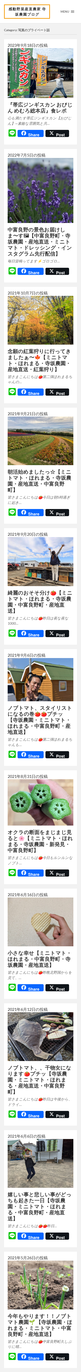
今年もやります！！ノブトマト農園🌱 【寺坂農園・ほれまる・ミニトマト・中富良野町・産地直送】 (40, 1325)
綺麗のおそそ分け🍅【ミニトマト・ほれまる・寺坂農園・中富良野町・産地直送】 (40, 602)
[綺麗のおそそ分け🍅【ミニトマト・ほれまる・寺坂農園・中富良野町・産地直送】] (40, 561)
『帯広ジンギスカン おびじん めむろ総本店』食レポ (40, 108)
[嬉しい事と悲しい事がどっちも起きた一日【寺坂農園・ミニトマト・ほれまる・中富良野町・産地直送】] (40, 1163)
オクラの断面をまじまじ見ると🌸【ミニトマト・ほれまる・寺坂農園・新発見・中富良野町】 (40, 841)
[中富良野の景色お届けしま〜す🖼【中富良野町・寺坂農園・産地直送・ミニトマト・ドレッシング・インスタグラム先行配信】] (40, 190)
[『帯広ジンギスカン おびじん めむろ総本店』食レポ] (40, 73)
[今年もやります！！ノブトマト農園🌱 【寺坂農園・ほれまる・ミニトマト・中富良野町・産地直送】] (40, 1285)
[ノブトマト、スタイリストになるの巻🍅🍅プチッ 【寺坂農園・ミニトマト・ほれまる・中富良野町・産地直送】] (40, 679)
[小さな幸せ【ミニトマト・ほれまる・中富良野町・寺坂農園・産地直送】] (40, 922)
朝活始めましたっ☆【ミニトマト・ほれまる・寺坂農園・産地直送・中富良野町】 (39, 481)
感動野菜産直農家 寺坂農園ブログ (27, 11)
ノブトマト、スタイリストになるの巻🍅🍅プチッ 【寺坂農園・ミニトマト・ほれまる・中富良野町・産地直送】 (40, 720)
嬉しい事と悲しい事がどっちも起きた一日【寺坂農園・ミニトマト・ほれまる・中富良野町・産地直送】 (40, 1206)
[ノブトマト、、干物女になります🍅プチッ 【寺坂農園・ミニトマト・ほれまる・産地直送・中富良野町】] (40, 1036)
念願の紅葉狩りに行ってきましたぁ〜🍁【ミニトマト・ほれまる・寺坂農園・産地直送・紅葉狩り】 (39, 360)
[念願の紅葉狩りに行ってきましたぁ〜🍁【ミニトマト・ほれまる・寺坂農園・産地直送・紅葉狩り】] (40, 320)
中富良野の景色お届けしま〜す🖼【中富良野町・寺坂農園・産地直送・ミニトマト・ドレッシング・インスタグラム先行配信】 (40, 242)
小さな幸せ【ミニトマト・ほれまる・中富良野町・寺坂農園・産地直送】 (40, 959)
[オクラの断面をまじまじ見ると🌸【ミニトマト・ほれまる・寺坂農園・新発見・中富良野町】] (40, 802)
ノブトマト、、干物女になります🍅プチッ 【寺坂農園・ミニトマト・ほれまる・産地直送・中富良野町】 (39, 1080)
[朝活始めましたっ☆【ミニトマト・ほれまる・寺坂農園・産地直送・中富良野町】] (40, 441)
